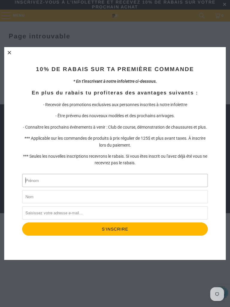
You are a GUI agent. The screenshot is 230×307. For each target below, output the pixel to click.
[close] (9, 52)
